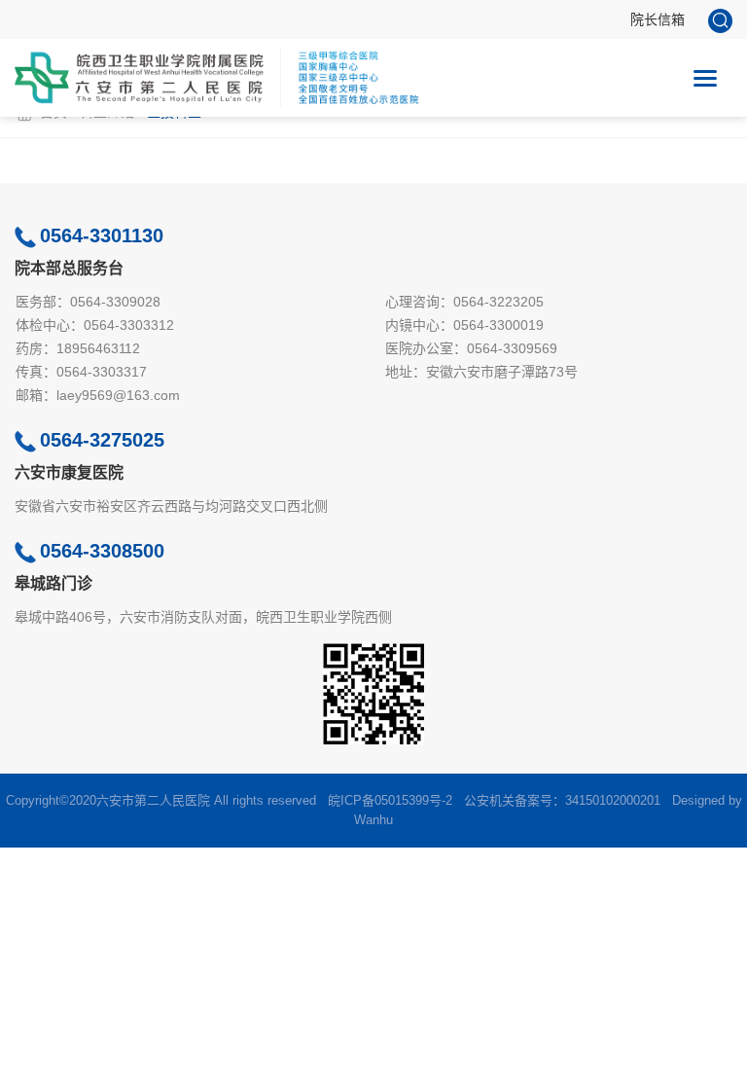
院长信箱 (657, 19)
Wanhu (373, 820)
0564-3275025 (102, 440)
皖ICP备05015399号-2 (390, 800)
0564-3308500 (102, 550)
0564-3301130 (101, 235)
